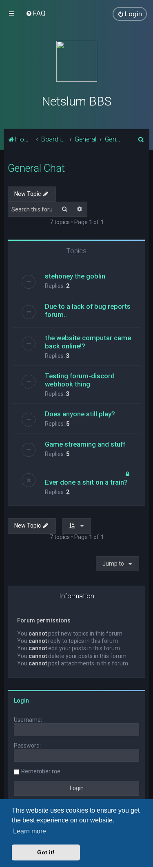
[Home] (76, 61)
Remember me (40, 771)
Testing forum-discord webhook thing (80, 380)
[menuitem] (36, 13)
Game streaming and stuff (85, 444)
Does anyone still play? (80, 414)
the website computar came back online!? (88, 342)
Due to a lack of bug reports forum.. (88, 310)
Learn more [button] (29, 831)
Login (21, 700)
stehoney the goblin (75, 276)
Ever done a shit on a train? (86, 482)
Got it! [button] (46, 852)
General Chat (36, 168)
